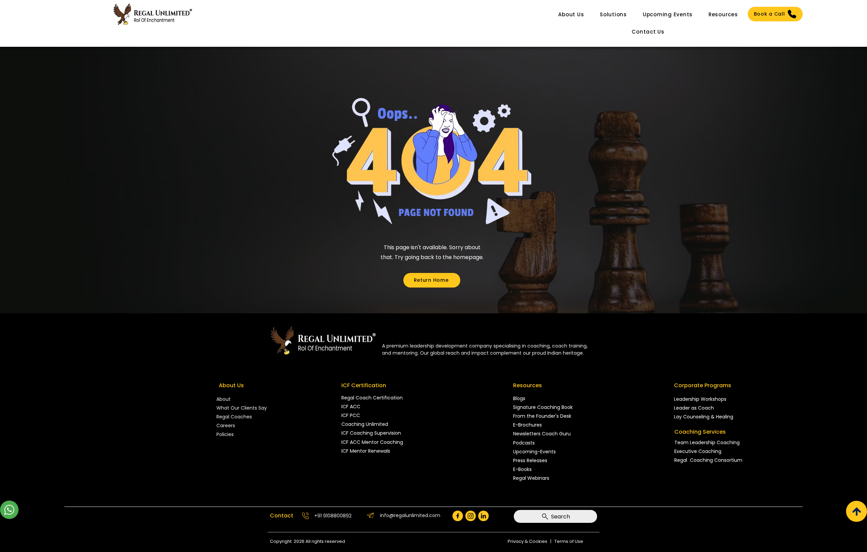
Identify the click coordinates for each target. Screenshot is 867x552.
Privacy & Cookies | (531, 541)
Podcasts (524, 442)
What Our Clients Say (241, 408)
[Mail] (457, 516)
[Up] (856, 511)
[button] (571, 14)
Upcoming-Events (534, 451)
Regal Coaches (234, 416)
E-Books (522, 469)
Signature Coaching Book (543, 407)
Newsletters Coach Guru (542, 433)
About (224, 399)
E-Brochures (527, 424)
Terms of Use (568, 541)
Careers (225, 425)
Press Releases (530, 460)
